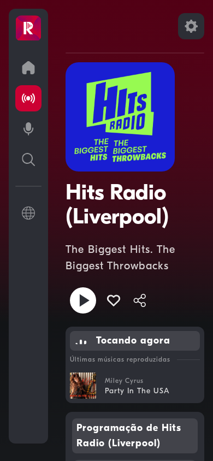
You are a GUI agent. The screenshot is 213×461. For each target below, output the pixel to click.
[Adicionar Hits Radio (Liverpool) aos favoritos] (114, 300)
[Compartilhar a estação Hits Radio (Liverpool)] (140, 300)
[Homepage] (28, 28)
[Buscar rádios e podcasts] (28, 159)
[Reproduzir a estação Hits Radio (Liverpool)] (83, 300)
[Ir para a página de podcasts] (28, 129)
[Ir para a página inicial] (28, 68)
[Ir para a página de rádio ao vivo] (28, 98)
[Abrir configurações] (191, 26)
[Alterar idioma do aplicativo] (28, 213)
